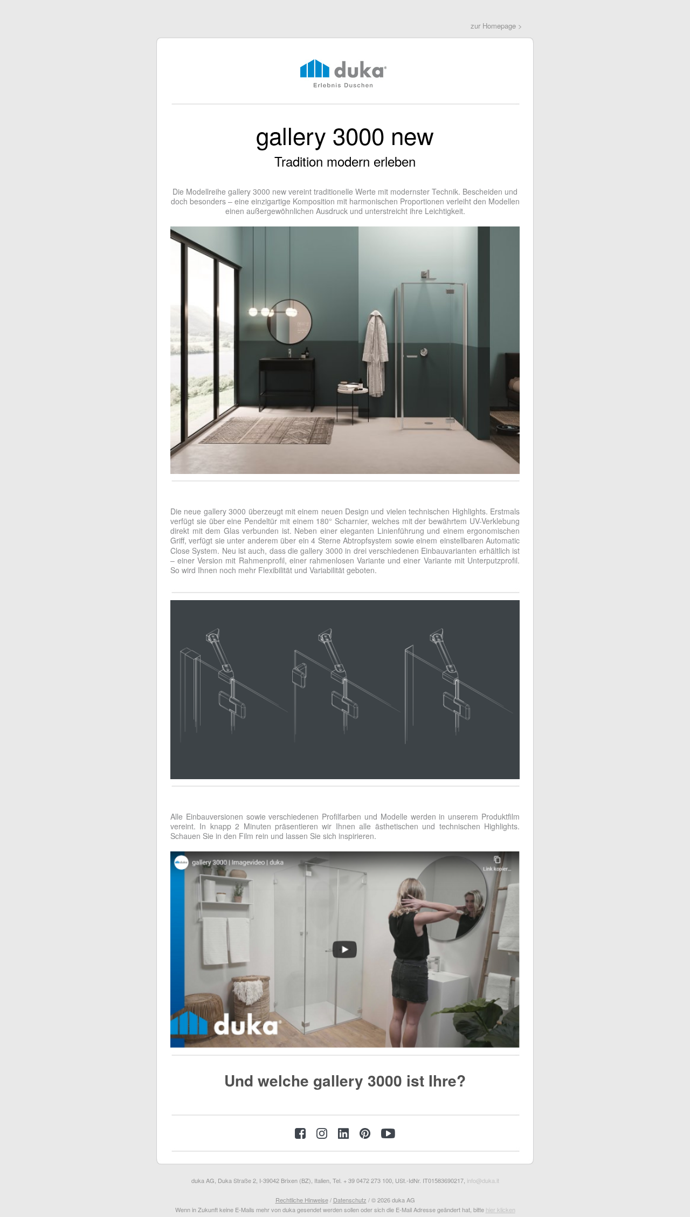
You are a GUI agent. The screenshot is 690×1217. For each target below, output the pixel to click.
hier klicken (500, 1209)
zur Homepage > (496, 25)
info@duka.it (483, 1180)
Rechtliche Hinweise (301, 1199)
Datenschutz (350, 1199)
